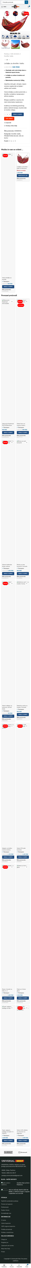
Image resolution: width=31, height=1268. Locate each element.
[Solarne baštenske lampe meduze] (8, 501)
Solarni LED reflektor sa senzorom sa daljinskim (22, 1131)
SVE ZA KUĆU (15, 54)
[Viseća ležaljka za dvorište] (8, 214)
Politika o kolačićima (7, 1232)
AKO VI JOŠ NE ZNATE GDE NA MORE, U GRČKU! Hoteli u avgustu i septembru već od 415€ (19, 1191)
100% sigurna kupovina (8, 1226)
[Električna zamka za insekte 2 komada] (23, 642)
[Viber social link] (15, 141)
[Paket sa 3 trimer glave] (23, 926)
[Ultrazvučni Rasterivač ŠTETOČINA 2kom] (8, 360)
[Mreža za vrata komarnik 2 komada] (23, 501)
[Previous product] (5, 60)
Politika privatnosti (6, 1229)
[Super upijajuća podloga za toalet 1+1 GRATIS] (8, 1067)
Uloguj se (4, 1239)
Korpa (3, 1251)
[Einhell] (23, 1152)
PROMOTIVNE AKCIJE (11, 136)
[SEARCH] (26, 2)
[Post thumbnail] (8, 1184)
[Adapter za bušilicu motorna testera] (8, 785)
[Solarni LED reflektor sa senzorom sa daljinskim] (23, 1067)
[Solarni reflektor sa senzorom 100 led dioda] (8, 642)
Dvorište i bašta (8, 56)
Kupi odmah (9, 118)
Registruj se (4, 1242)
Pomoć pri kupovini (6, 1204)
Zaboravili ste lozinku (7, 1245)
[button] (8, 286)
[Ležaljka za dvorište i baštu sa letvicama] (23, 159)
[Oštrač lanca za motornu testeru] (23, 360)
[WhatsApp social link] (13, 141)
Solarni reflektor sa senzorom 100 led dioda (7, 707)
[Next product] (9, 60)
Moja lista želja (5, 1248)
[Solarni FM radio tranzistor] (23, 785)
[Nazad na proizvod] (7, 60)
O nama (3, 1220)
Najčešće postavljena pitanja (9, 1201)
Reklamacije (5, 1207)
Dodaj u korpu (17, 114)
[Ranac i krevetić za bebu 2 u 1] (8, 926)
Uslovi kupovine (6, 1223)
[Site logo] (15, 6)
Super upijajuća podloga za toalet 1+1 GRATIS (7, 1131)
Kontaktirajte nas (6, 1213)
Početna (6, 54)
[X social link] (11, 141)
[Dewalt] (8, 1152)
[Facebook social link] (9, 141)
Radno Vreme (5, 1210)
